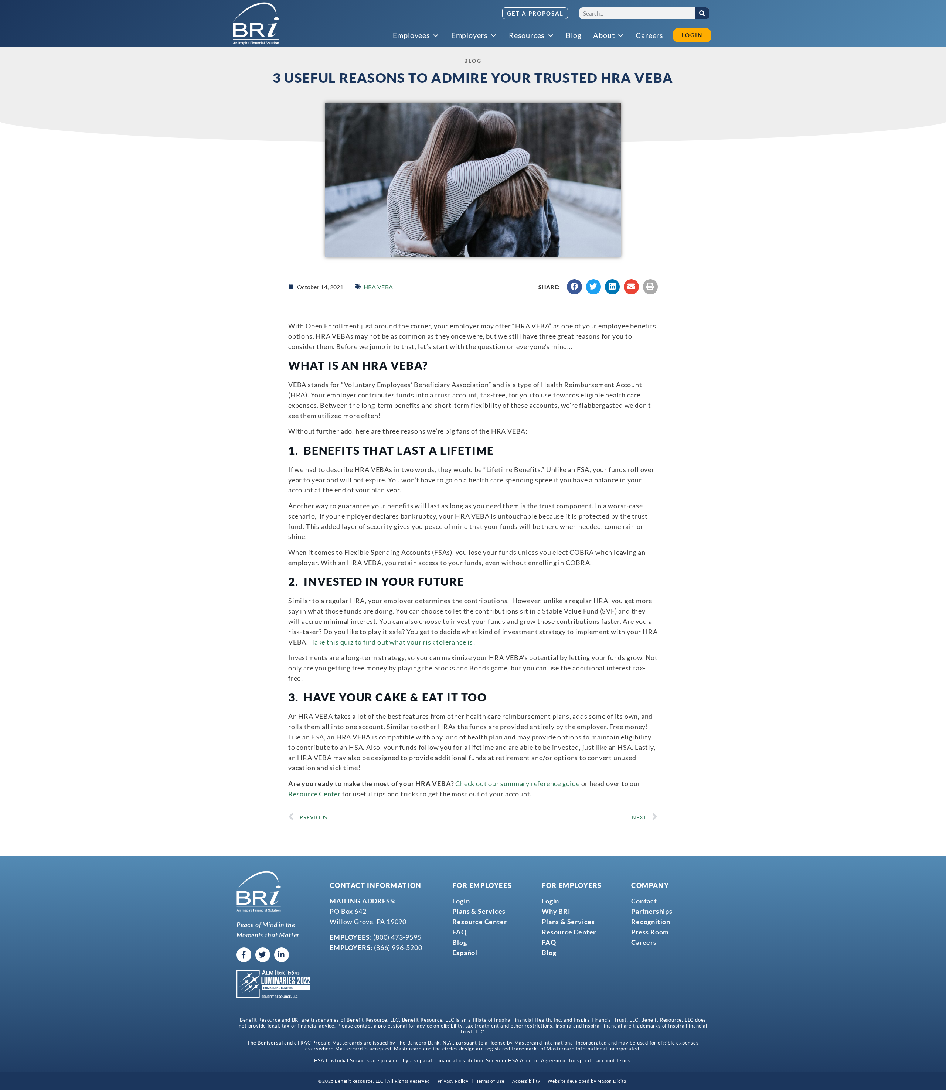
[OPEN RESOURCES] (551, 35)
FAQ (459, 932)
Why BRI (556, 911)
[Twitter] (262, 954)
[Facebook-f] (243, 954)
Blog (459, 942)
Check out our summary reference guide (517, 783)
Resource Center (314, 794)
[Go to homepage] (256, 23)
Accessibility (526, 1081)
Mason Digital (612, 1081)
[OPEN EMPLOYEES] (436, 35)
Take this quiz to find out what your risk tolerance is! (393, 642)
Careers (644, 942)
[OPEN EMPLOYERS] (494, 35)
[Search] (702, 13)
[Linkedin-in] (281, 954)
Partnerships (652, 911)
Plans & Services (479, 911)
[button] (574, 286)
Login (461, 901)
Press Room (650, 932)
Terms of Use (490, 1081)
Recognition (650, 922)
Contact (644, 901)
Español (464, 953)
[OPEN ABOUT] (621, 35)
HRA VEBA (378, 286)
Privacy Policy (453, 1081)
